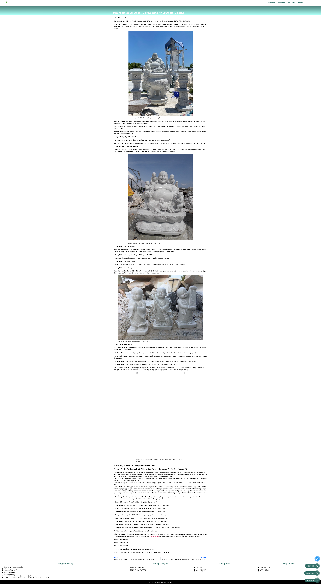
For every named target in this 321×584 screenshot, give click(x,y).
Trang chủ (271, 2)
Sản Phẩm (291, 2)
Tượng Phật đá (154, 536)
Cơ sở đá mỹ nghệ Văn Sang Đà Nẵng (12, 567)
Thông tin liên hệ (64, 563)
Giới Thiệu (281, 2)
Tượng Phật (224, 563)
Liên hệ (300, 2)
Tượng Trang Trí (160, 563)
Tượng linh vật (288, 563)
